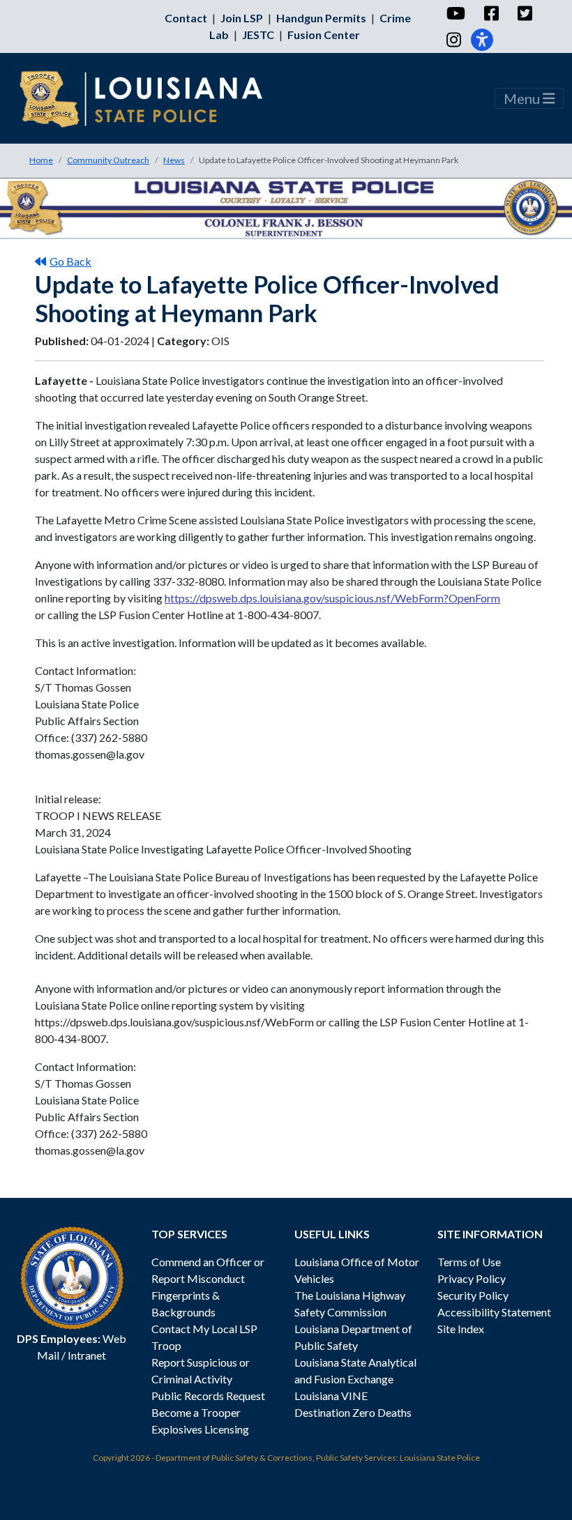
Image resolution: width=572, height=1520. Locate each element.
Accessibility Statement (494, 1311)
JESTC (258, 34)
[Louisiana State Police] (151, 98)
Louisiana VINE (331, 1395)
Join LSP (241, 17)
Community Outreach (108, 160)
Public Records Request (208, 1395)
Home (41, 160)
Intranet (87, 1355)
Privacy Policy (471, 1278)
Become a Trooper (196, 1412)
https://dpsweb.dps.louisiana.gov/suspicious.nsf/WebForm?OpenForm (332, 598)
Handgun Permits (321, 17)
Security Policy (473, 1295)
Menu (523, 98)
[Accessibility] (482, 40)
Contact (186, 17)
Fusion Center (323, 34)
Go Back (70, 261)
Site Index (460, 1328)
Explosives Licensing (200, 1429)
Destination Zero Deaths (353, 1412)
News (174, 160)
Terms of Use (469, 1261)
